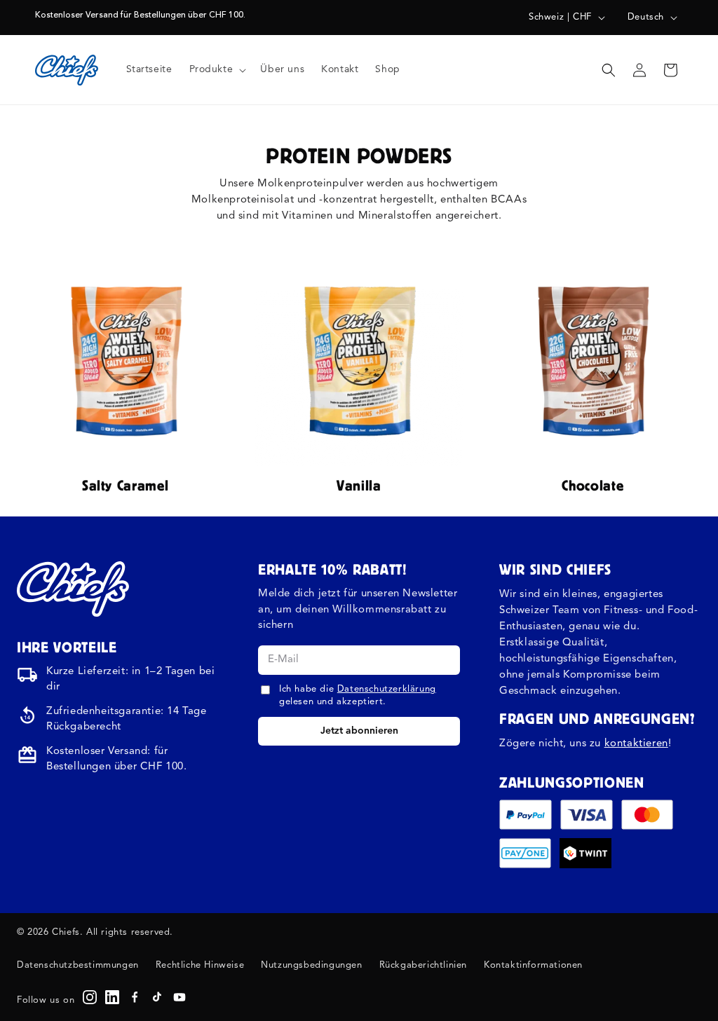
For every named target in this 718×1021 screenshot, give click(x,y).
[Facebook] (135, 997)
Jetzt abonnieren (359, 731)
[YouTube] (179, 997)
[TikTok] (157, 997)
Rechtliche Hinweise (200, 965)
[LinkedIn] (112, 997)
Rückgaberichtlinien (423, 965)
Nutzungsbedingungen (311, 965)
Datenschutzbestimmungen (78, 965)
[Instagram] (90, 997)
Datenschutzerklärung (386, 689)
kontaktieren (636, 744)
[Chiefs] (73, 588)
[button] (216, 69)
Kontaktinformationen (533, 965)
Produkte (211, 69)
